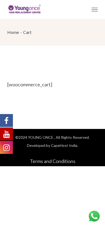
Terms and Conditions (52, 161)
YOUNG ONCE (41, 137)
